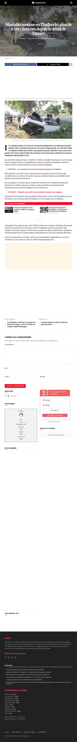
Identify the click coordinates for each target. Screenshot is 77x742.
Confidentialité (42, 732)
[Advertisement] (38, 82)
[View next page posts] (40, 219)
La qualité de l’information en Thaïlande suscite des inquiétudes (24, 679)
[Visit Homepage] (38, 3)
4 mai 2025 (17, 213)
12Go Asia (55, 421)
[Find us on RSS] (15, 396)
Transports (52, 38)
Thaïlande (30, 146)
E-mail (7, 377)
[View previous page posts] (36, 219)
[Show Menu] (5, 3)
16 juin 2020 (31, 38)
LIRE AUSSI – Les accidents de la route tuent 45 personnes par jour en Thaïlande (34, 169)
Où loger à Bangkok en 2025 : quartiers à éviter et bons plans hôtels (24, 209)
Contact (7, 732)
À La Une (41, 38)
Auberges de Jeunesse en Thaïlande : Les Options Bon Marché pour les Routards (58, 209)
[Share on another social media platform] (70, 64)
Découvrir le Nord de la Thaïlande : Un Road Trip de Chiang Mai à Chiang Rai (27, 674)
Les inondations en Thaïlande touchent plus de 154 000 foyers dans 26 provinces (29, 677)
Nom (7, 368)
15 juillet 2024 (54, 213)
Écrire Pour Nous (16, 732)
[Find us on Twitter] (8, 396)
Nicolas (23, 38)
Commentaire (9, 344)
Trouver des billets (56, 415)
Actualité (46, 38)
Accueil (7, 58)
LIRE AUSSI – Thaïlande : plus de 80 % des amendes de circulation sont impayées (35, 192)
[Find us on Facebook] (5, 396)
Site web (42, 377)
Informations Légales (29, 732)
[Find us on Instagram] (11, 396)
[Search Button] (71, 3)
